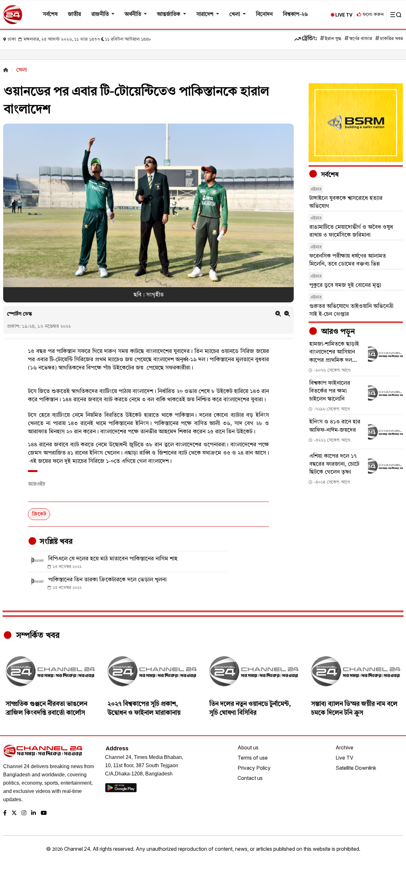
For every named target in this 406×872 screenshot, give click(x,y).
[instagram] (24, 813)
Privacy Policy (254, 768)
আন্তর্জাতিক (169, 14)
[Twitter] (14, 813)
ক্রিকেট (39, 514)
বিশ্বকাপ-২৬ (295, 14)
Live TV (344, 757)
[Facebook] (5, 813)
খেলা (235, 14)
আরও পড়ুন (337, 332)
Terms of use (253, 757)
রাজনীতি (100, 14)
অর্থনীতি (133, 14)
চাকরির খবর (391, 39)
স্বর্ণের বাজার (360, 39)
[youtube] (44, 813)
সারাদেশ (205, 14)
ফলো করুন (372, 14)
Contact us (250, 778)
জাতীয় (74, 14)
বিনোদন (264, 14)
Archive (344, 747)
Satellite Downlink (356, 768)
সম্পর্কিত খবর (37, 636)
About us (248, 747)
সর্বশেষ (50, 14)
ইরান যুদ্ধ (333, 39)
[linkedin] (33, 813)
